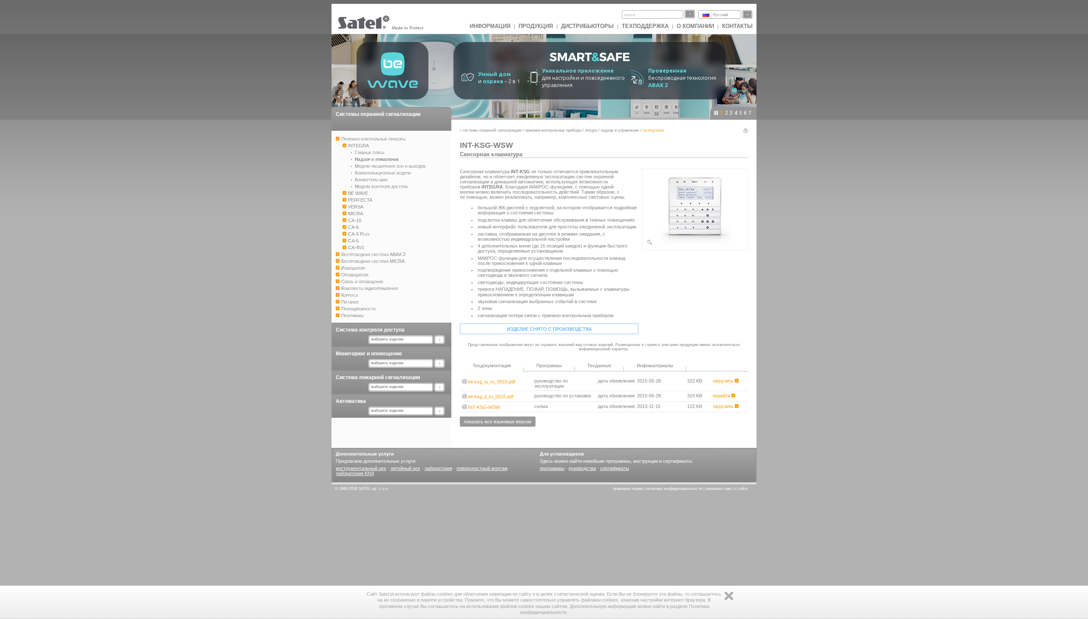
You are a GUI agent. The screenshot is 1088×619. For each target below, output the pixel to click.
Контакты (737, 26)
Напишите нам (718, 489)
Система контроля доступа (370, 330)
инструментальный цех (361, 468)
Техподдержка (645, 26)
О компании (695, 26)
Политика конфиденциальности (674, 489)
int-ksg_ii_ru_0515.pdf (490, 396)
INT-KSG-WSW (483, 407)
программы (552, 468)
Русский (720, 15)
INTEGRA (591, 130)
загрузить (724, 380)
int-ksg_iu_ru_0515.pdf (491, 381)
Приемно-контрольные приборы (553, 130)
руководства (582, 468)
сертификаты (614, 468)
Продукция (535, 26)
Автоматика (351, 401)
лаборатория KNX (355, 473)
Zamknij (729, 596)
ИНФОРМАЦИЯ (490, 26)
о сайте (741, 489)
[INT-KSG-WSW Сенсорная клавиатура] (694, 243)
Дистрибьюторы (587, 26)
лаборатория (438, 468)
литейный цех (405, 468)
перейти (722, 395)
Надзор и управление (620, 130)
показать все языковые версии (497, 421)
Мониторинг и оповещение (369, 354)
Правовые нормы (628, 489)
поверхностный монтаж (481, 468)
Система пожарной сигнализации (378, 377)
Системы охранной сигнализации (378, 114)
